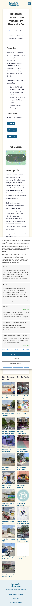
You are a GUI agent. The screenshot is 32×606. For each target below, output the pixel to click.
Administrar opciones (16, 363)
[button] (29, 3)
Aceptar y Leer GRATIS (16, 354)
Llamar (11, 124)
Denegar (16, 358)
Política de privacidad (18, 367)
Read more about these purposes (22, 349)
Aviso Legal (26, 367)
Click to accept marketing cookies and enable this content (16, 157)
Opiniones (12, 136)
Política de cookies (7, 367)
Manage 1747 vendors (7, 349)
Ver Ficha (12, 130)
